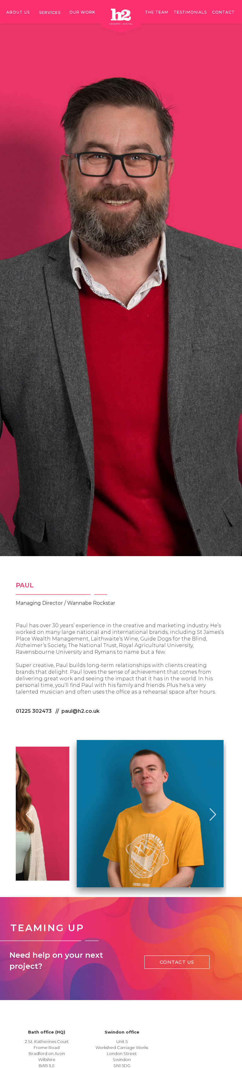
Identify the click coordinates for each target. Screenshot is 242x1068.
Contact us (177, 962)
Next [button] (212, 813)
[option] (121, 814)
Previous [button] (29, 813)
